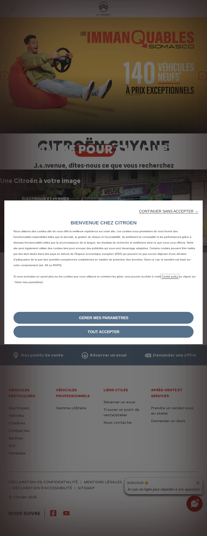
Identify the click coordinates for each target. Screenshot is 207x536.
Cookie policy (170, 276)
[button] (168, 211)
